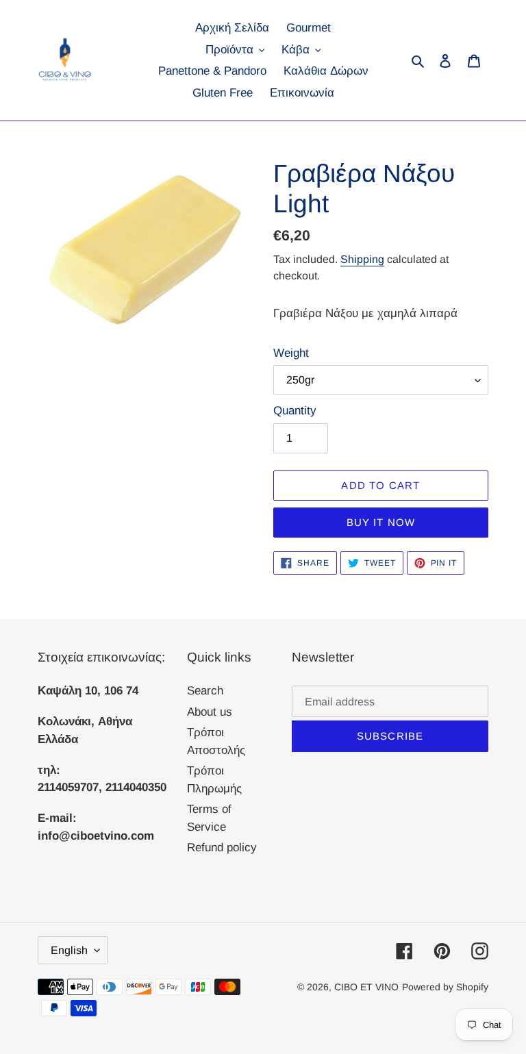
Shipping (362, 259)
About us (209, 711)
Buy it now (381, 522)
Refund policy (222, 847)
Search (205, 690)
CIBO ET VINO (366, 986)
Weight (291, 353)
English (69, 950)
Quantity (294, 410)
